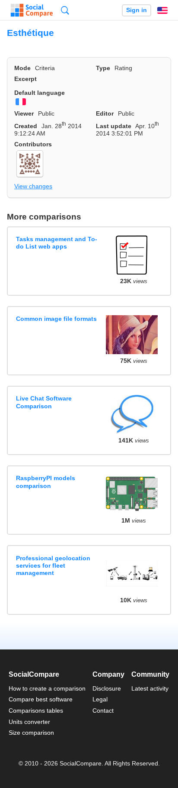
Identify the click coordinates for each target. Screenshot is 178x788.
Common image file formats (56, 318)
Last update (113, 126)
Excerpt (25, 78)
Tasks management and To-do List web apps (56, 243)
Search (65, 10)
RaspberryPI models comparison (45, 482)
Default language (39, 92)
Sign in (136, 10)
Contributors (33, 144)
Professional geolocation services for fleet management (53, 566)
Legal (100, 699)
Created (25, 126)
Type (103, 68)
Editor (105, 113)
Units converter (29, 721)
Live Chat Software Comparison (44, 402)
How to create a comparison (47, 688)
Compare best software (41, 699)
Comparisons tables (36, 710)
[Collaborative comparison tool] (32, 10)
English (162, 10)
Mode (22, 68)
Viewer (24, 113)
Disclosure (106, 688)
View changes (33, 186)
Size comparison (31, 732)
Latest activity (149, 688)
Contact (103, 710)
